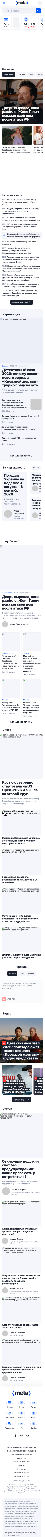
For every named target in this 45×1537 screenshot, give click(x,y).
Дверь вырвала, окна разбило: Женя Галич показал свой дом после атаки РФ (20, 602)
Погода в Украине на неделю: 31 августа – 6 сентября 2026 (20, 417)
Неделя (31, 973)
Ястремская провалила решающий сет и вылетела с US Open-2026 (20, 880)
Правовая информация (22, 1454)
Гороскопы (10, 1417)
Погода (41, 74)
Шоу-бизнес (9, 74)
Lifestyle (21, 74)
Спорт (31, 74)
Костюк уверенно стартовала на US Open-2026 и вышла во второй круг (20, 788)
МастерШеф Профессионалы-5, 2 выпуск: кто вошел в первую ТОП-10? (11, 706)
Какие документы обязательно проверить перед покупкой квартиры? (20, 1231)
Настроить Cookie (21, 1473)
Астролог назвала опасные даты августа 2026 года (20, 1326)
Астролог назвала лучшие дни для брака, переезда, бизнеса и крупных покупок (21, 1370)
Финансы (21, 1417)
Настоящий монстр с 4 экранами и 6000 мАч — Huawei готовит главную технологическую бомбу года (14, 403)
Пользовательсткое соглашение (21, 1451)
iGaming (33, 1428)
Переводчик (9, 1428)
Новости (9, 1407)
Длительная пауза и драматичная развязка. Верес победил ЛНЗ (21, 956)
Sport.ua (22, 1465)
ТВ (22, 1428)
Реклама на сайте (22, 1462)
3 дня (21, 973)
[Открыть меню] (4, 3)
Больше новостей (20, 455)
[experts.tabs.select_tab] (34, 467)
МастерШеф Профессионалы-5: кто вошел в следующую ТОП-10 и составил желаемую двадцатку (32, 663)
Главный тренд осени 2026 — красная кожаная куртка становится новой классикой (19, 985)
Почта (21, 1407)
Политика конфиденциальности (21, 1447)
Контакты (21, 1458)
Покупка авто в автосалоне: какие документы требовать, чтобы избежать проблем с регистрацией (21, 1279)
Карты (33, 1417)
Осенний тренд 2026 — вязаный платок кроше (19, 439)
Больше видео (20, 1100)
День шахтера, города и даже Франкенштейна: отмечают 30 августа (18, 428)
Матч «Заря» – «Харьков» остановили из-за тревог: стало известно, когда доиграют (20, 919)
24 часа (12, 973)
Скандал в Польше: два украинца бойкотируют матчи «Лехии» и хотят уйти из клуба (21, 841)
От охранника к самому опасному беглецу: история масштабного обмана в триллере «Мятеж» (17, 1080)
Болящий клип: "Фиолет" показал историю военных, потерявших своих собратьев (31, 708)
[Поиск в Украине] (38, 10)
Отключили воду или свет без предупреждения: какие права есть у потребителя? (20, 1169)
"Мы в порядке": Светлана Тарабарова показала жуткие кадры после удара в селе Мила (16, 149)
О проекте (21, 1469)
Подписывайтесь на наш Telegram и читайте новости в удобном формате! (23, 235)
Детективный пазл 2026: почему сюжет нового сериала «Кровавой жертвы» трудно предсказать (20, 377)
